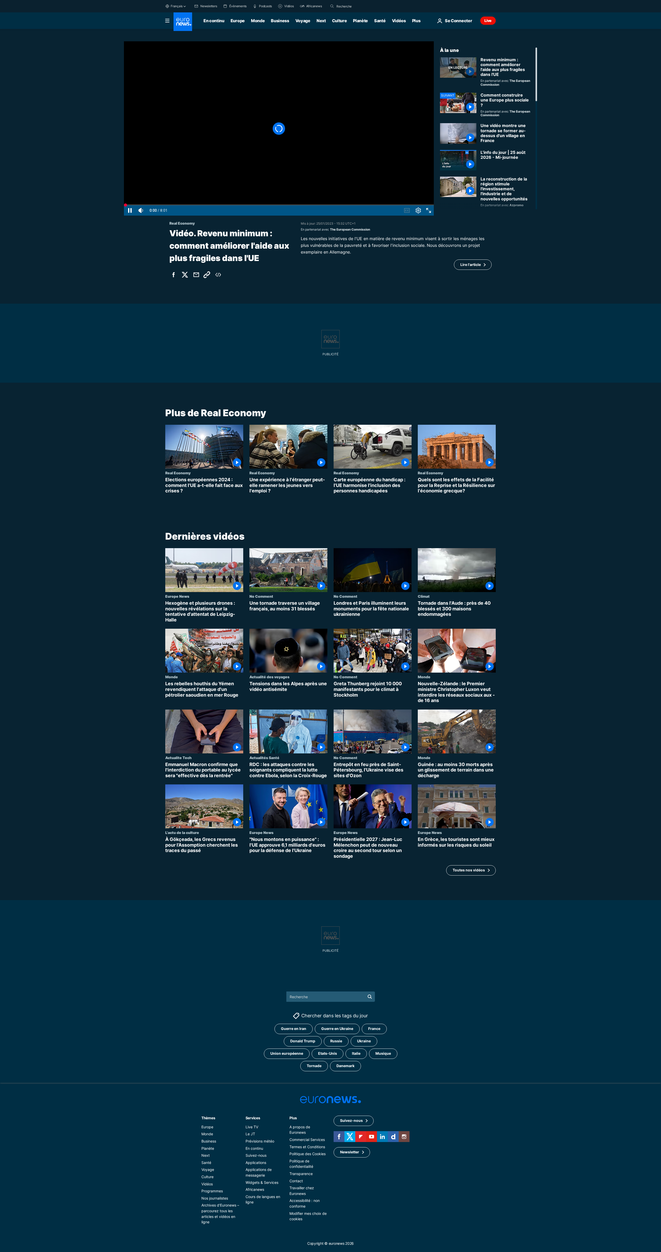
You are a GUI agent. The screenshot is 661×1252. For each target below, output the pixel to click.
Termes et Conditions (307, 1147)
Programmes (212, 1191)
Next (321, 20)
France (374, 1029)
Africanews (255, 1189)
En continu (213, 20)
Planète (360, 20)
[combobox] (358, 6)
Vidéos (399, 20)
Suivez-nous (256, 1155)
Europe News (177, 596)
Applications (256, 1162)
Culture (339, 20)
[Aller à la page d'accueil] (183, 21)
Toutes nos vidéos (469, 870)
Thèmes (208, 1118)
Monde (258, 20)
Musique (383, 1053)
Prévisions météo (260, 1141)
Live (488, 20)
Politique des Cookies (307, 1154)
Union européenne (286, 1053)
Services (253, 1118)
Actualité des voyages (269, 677)
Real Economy (178, 473)
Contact (296, 1181)
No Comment (261, 596)
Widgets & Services (262, 1182)
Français (177, 6)
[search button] (332, 6)
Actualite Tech (178, 757)
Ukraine (364, 1041)
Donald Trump (302, 1041)
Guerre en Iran (293, 1029)
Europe (238, 20)
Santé (379, 20)
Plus (293, 1118)
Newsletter (349, 1152)
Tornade (314, 1066)
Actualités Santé (264, 757)
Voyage (302, 20)
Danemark (345, 1066)
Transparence (301, 1173)
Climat (424, 596)
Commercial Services (307, 1139)
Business (280, 20)
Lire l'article (470, 264)
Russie (336, 1041)
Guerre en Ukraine (337, 1029)
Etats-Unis (327, 1053)
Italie (356, 1053)
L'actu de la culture (182, 832)
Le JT (250, 1134)
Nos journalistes (214, 1198)
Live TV (252, 1127)
